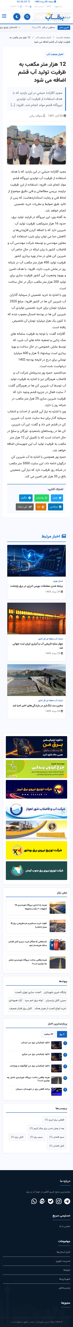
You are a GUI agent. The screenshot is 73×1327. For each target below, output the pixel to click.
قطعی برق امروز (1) (54, 1120)
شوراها (66, 1270)
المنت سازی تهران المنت (28, 992)
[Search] (27, 17)
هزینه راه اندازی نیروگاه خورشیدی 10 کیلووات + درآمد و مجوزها (31, 907)
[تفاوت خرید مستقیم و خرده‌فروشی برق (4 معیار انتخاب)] (58, 926)
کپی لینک (22, 507)
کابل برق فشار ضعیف (20, 1008)
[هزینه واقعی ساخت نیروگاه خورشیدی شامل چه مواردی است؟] (58, 962)
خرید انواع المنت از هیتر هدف (50, 1008)
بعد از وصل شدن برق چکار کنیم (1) (47, 1128)
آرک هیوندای (15, 1000)
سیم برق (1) (36, 1137)
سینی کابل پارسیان (56, 1000)
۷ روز (62, 1034)
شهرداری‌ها (64, 1279)
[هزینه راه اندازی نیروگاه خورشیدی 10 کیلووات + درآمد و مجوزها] (58, 907)
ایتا (38, 507)
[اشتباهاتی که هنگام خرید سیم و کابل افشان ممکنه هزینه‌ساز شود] (58, 944)
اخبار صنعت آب (43, 38)
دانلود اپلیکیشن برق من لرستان (35, 1042)
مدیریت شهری (63, 1261)
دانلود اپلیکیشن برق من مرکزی (36, 1054)
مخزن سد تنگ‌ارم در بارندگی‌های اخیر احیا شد (38, 706)
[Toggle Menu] (4, 17)
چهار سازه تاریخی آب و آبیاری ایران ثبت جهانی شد (38, 646)
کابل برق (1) (17, 1137)
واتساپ (40, 498)
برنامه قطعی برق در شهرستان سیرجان (33, 1089)
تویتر (55, 498)
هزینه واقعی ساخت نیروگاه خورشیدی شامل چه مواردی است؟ (28, 1079)
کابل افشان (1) (56, 1146)
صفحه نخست (63, 38)
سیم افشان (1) (56, 1137)
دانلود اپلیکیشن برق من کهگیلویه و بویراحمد (30, 1066)
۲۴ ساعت (48, 1034)
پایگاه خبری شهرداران (55, 992)
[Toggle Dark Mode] (16, 16)
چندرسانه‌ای (64, 1288)
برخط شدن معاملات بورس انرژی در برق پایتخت (36, 586)
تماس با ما (64, 1226)
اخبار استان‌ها (63, 1252)
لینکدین (54, 507)
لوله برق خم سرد (34, 1000)
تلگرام (24, 498)
